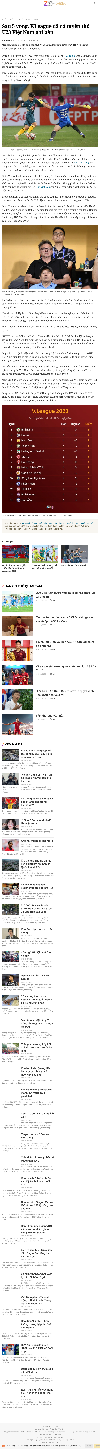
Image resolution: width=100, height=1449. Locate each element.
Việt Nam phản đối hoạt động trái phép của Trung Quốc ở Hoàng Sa (36, 1300)
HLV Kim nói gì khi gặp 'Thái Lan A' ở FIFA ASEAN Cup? (37, 1348)
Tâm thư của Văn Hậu (50, 715)
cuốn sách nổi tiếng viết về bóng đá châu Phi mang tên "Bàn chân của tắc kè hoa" (57, 523)
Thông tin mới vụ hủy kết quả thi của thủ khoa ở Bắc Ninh (37, 1047)
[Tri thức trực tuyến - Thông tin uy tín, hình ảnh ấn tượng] (55, 3)
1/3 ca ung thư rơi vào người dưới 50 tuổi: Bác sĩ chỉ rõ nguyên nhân (36, 999)
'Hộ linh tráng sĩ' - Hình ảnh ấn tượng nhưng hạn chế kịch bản (37, 778)
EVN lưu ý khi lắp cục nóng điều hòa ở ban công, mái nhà (37, 1393)
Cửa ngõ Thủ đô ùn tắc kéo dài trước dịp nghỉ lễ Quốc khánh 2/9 (36, 864)
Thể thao (8, 19)
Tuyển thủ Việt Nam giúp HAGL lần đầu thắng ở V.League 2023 (14, 568)
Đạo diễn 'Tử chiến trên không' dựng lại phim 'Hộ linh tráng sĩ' (36, 1324)
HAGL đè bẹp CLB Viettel (73, 565)
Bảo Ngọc (6, 40)
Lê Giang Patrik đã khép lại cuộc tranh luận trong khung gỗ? (37, 802)
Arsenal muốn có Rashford (37, 841)
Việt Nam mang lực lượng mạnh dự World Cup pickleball (36, 1093)
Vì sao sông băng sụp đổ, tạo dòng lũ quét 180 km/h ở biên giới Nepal (36, 754)
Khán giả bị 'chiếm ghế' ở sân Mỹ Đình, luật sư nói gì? (36, 1181)
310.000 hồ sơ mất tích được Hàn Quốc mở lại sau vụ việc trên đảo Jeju (37, 908)
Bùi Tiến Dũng (81, 162)
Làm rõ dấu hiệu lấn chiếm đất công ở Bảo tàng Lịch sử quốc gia (36, 1253)
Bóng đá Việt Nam (28, 19)
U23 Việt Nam (43, 187)
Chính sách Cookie (68, 1446)
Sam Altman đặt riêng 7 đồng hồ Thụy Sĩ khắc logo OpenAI (37, 1023)
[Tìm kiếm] (96, 3)
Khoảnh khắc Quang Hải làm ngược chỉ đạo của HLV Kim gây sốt (35, 1071)
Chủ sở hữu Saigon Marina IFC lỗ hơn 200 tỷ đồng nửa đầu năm (37, 1205)
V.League (71, 55)
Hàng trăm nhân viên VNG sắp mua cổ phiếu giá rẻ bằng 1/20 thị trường (36, 1229)
